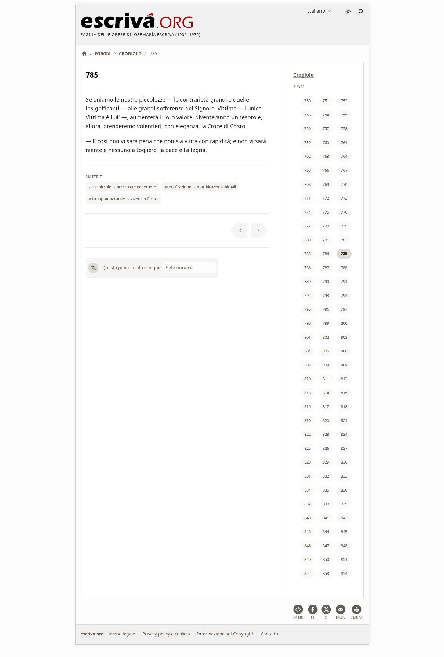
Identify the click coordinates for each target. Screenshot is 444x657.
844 (326, 531)
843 (307, 531)
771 (307, 198)
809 (344, 365)
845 (344, 531)
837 (307, 504)
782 (344, 240)
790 (326, 281)
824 (344, 434)
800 (344, 323)
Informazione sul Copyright (225, 634)
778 (326, 226)
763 (326, 156)
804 (307, 351)
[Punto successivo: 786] (260, 230)
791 (344, 281)
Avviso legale (122, 634)
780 (307, 240)
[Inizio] (86, 53)
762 (307, 156)
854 (344, 573)
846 (307, 545)
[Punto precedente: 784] (239, 230)
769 (326, 184)
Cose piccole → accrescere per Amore (122, 187)
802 (326, 337)
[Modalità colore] (348, 11)
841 (326, 518)
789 (307, 281)
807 (307, 365)
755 (344, 114)
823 (326, 434)
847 (326, 545)
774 (307, 212)
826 (326, 448)
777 (307, 226)
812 (344, 378)
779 (344, 226)
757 (326, 128)
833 (344, 476)
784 (326, 253)
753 (307, 114)
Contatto (269, 634)
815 (344, 392)
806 (344, 351)
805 (326, 351)
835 (326, 490)
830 (344, 462)
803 (344, 337)
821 (344, 420)
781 (326, 240)
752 (344, 100)
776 (344, 212)
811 (326, 378)
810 (307, 378)
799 (326, 323)
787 (326, 267)
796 (326, 309)
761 (344, 142)
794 (344, 295)
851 (344, 559)
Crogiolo (303, 74)
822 (307, 434)
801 (307, 337)
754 (326, 114)
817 (326, 406)
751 (326, 100)
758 (344, 128)
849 (307, 559)
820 (326, 420)
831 (307, 476)
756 (307, 128)
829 (326, 462)
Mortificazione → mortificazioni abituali (200, 187)
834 (307, 490)
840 (307, 518)
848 (344, 545)
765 (307, 170)
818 (344, 406)
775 (326, 212)
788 (344, 267)
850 (326, 559)
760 (326, 142)
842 (344, 518)
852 (307, 573)
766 (326, 170)
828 (307, 462)
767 (344, 170)
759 (307, 142)
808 (326, 365)
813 (307, 392)
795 (307, 309)
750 (307, 100)
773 (344, 198)
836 (344, 490)
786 (307, 267)
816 (307, 406)
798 (307, 323)
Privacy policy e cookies (166, 634)
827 (344, 448)
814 (326, 392)
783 (307, 253)
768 (307, 184)
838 (326, 504)
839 (344, 504)
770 (344, 184)
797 (344, 309)
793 (326, 295)
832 (326, 476)
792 (307, 295)
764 (344, 156)
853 (326, 573)
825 (307, 448)
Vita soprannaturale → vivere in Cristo (123, 198)
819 (307, 420)
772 (326, 198)
